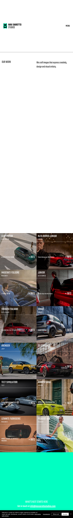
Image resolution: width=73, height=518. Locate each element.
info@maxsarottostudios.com (43, 506)
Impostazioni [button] (46, 514)
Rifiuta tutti (56, 514)
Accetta (65, 514)
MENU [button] (68, 26)
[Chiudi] (71, 514)
